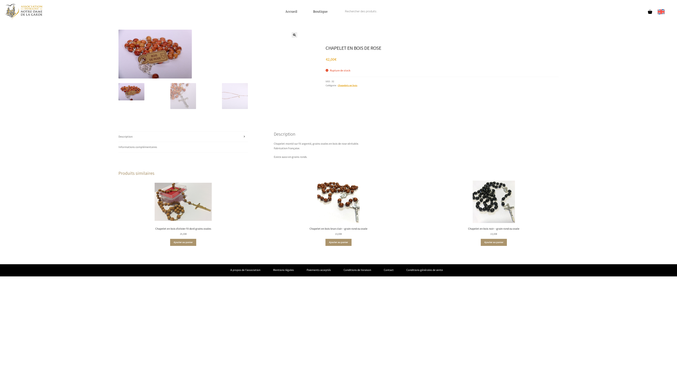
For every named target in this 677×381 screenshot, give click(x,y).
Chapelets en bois (347, 85)
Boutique (320, 11)
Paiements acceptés (319, 270)
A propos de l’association (245, 270)
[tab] (183, 137)
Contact (389, 270)
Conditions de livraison (357, 270)
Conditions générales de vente (424, 270)
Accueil (291, 11)
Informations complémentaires (137, 147)
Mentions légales (283, 270)
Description (125, 136)
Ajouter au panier (183, 242)
